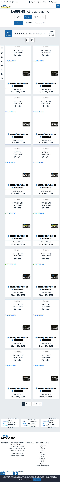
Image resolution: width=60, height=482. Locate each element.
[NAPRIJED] (40, 404)
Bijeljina (42, 447)
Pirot (42, 462)
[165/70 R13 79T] (18, 223)
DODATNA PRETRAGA (2, 47)
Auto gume (19, 23)
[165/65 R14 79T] (18, 172)
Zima (19, 17)
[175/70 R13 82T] (46, 172)
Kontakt (3, 2)
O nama (15, 2)
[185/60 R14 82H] (46, 223)
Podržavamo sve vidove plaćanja (33, 423)
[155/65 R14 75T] (46, 121)
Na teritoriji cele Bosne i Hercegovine (13, 423)
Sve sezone (40, 17)
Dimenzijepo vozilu (52, 34)
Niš (42, 450)
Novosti (9, 2)
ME (4, 473)
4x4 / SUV (28, 23)
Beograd (42, 448)
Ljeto (29, 17)
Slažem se (37, 480)
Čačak (42, 456)
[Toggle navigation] (58, 6)
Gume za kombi (39, 23)
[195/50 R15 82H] (18, 70)
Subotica (42, 454)
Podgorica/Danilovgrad (42, 465)
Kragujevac (42, 458)
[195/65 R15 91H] (18, 274)
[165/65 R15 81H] (18, 324)
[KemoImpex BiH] (8, 6)
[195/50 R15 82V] (46, 375)
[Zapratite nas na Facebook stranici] (14, 473)
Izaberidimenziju (8, 34)
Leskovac (42, 460)
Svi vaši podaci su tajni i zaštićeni (52, 423)
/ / (28, 33)
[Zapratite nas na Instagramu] (17, 473)
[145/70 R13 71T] (46, 70)
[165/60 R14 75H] (18, 375)
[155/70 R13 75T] (18, 121)
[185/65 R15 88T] (46, 324)
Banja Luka (42, 445)
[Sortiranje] (27, 40)
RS (1, 473)
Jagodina (42, 464)
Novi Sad (42, 452)
